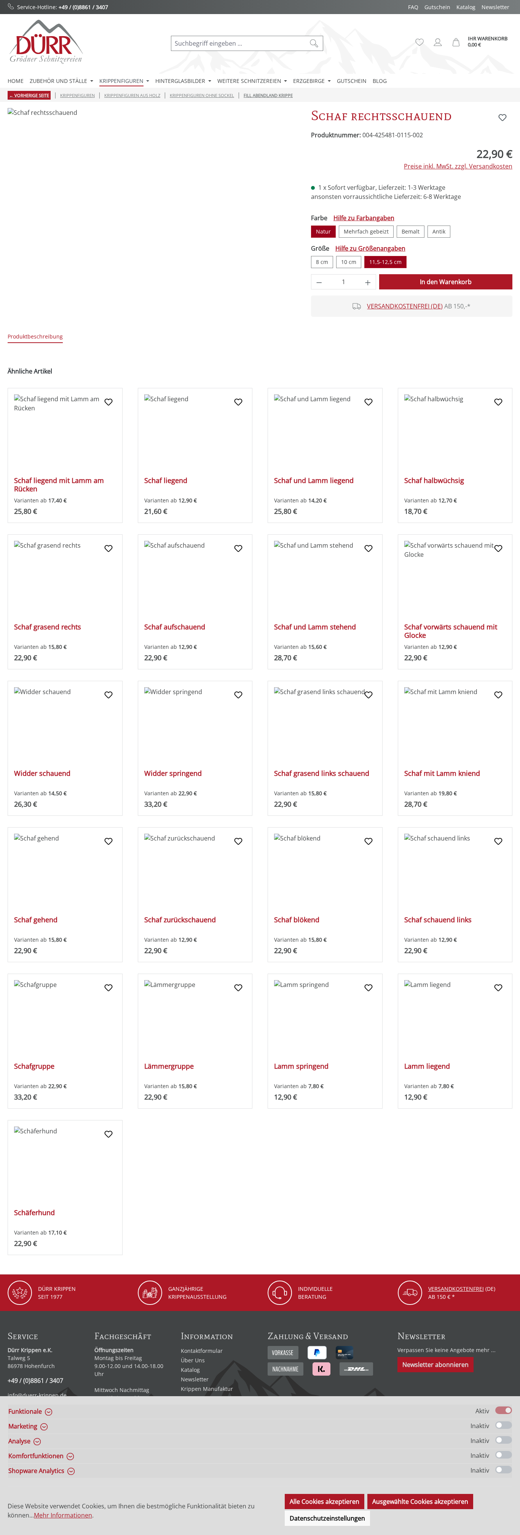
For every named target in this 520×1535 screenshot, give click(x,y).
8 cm (322, 261)
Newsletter (495, 7)
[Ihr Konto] (438, 42)
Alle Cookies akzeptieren (324, 1501)
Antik (438, 231)
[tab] (35, 337)
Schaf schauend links (438, 919)
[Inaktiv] (503, 1425)
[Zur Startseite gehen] (46, 42)
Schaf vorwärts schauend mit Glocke (450, 631)
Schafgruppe (34, 1066)
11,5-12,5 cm (385, 261)
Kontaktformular (202, 1350)
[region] (151, 190)
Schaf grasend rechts (47, 627)
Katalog (465, 7)
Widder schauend (42, 773)
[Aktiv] (503, 1410)
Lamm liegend (427, 1066)
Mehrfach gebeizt (366, 231)
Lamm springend (301, 1066)
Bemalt (411, 231)
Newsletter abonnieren (435, 1364)
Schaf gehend (35, 919)
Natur (323, 231)
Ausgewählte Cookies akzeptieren (420, 1501)
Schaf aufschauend (174, 627)
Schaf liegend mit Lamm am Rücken (59, 484)
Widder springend (173, 773)
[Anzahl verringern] (319, 281)
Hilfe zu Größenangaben (370, 248)
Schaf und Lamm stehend (315, 627)
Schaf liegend (165, 480)
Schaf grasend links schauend (321, 773)
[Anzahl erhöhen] (368, 281)
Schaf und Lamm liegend (314, 480)
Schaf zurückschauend (180, 919)
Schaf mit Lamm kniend (442, 773)
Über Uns (193, 1360)
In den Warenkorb (446, 282)
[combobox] (238, 43)
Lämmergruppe (169, 1066)
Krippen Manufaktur (207, 1388)
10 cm (348, 261)
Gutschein (437, 7)
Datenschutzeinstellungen (327, 1518)
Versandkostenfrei (456, 1288)
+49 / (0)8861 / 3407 (83, 7)
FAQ (413, 7)
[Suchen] (314, 43)
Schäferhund (34, 1212)
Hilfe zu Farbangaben (363, 218)
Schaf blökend (296, 919)
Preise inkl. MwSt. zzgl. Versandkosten (458, 166)
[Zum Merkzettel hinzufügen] (502, 117)
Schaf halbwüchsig (434, 480)
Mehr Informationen (63, 1515)
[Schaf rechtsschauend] (151, 190)
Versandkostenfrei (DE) (405, 306)
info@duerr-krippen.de (37, 1395)
